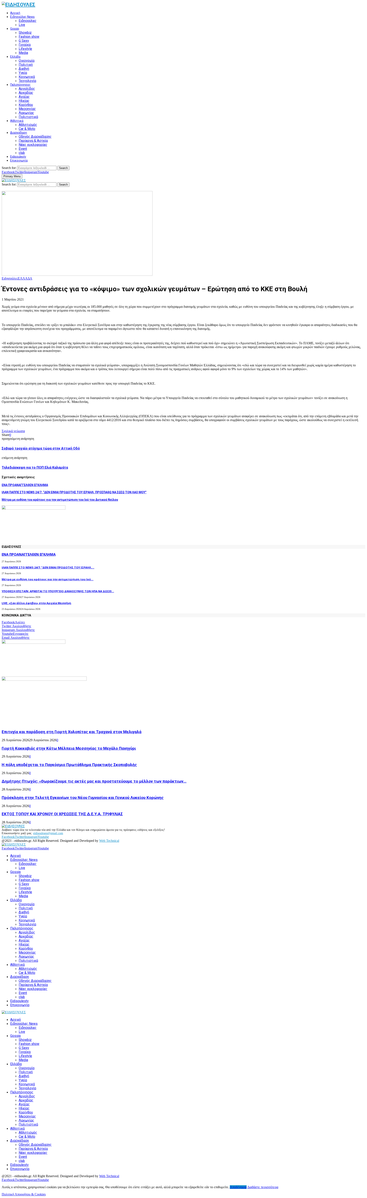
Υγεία (23, 73)
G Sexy (24, 41)
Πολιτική (26, 65)
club (22, 153)
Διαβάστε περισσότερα (262, 1187)
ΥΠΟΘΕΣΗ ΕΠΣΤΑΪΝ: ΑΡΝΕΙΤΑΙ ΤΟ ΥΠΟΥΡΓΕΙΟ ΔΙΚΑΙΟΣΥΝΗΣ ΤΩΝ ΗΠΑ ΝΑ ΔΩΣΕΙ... (58, 591)
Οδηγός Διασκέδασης (35, 137)
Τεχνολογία (27, 81)
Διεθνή (24, 69)
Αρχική (15, 13)
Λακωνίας (26, 113)
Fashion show (29, 37)
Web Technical (109, 840)
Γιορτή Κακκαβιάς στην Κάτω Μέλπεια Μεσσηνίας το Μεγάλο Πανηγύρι (69, 748)
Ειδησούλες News (22, 16)
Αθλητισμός (28, 125)
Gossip (14, 28)
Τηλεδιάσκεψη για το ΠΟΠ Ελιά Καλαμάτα (35, 467)
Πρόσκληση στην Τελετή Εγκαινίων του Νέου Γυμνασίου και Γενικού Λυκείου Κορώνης (83, 797)
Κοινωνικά (27, 77)
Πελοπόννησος (20, 84)
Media (23, 53)
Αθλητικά (16, 120)
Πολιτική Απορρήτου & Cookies (24, 1194)
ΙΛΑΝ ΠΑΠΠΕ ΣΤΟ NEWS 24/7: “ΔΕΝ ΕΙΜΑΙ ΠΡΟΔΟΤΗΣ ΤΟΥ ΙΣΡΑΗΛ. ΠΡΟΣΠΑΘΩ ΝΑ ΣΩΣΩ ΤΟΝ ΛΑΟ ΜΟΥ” (74, 492)
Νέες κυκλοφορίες (33, 145)
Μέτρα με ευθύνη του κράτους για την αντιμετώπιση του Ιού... (47, 579)
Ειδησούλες (28, 21)
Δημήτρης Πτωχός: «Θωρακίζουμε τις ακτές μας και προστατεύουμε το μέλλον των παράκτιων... (94, 781)
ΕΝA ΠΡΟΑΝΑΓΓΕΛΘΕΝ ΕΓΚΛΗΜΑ (25, 485)
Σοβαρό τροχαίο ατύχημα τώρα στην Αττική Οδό (41, 448)
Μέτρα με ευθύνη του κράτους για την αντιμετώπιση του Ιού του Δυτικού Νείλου (60, 499)
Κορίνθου (26, 105)
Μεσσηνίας (27, 109)
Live (22, 25)
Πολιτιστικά (28, 117)
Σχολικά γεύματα (13, 431)
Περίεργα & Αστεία (33, 141)
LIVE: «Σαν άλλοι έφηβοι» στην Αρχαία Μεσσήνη (36, 603)
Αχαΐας (24, 97)
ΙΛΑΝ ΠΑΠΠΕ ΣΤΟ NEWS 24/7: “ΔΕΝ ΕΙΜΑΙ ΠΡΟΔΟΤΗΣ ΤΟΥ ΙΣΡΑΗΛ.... (48, 567)
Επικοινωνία (19, 160)
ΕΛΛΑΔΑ (25, 278)
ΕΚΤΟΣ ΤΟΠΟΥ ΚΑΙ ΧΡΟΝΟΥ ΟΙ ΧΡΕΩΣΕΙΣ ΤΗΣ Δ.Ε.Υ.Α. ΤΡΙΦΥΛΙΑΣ (62, 814)
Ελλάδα (15, 56)
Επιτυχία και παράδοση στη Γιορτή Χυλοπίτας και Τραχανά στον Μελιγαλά (71, 732)
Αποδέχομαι (238, 1187)
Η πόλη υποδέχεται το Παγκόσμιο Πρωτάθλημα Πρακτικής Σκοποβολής (69, 764)
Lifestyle (25, 49)
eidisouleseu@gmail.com (48, 833)
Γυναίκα (25, 45)
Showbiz (25, 33)
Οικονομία (26, 61)
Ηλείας (24, 101)
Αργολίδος (27, 89)
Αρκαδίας (26, 93)
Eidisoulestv (18, 156)
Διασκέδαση (18, 132)
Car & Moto (27, 129)
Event (23, 149)
